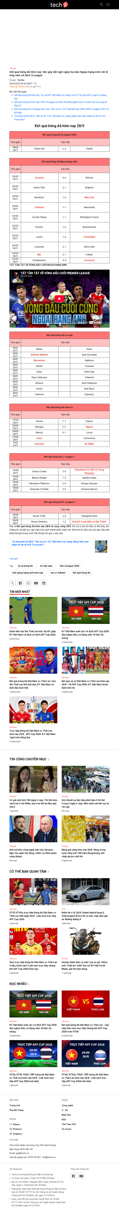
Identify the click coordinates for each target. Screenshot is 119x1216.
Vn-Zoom (66, 1129)
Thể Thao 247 (69, 1124)
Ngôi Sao (66, 1115)
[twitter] (12, 583)
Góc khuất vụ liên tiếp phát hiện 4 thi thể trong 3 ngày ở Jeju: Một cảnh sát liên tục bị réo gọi (85, 803)
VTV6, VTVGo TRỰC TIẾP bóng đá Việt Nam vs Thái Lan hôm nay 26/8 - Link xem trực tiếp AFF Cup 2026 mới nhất (85, 1078)
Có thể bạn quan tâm (28, 872)
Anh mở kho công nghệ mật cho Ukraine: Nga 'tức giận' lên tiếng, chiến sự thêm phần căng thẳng (33, 853)
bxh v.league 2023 (69, 566)
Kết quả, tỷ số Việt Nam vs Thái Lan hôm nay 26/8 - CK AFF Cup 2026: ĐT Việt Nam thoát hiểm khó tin (85, 684)
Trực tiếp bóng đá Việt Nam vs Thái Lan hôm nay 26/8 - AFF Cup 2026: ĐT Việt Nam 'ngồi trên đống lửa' (32, 734)
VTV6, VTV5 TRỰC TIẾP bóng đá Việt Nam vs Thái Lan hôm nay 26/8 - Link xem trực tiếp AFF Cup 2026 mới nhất (31, 1078)
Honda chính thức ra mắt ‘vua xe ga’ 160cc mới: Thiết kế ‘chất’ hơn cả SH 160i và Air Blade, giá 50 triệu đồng (85, 965)
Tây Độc (21, 80)
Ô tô (63, 909)
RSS (64, 1119)
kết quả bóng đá (81, 572)
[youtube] (36, 583)
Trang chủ (14, 1105)
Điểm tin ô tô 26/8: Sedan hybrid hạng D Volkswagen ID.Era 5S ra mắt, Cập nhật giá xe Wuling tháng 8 (85, 916)
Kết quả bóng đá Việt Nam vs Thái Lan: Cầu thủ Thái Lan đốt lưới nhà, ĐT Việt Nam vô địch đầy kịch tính (32, 684)
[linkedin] (44, 583)
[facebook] (20, 583)
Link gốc (13, 558)
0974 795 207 (34, 1157)
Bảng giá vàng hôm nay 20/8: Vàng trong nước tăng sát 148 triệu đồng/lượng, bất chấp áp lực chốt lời (84, 853)
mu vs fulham (58, 572)
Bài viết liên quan (17, 91)
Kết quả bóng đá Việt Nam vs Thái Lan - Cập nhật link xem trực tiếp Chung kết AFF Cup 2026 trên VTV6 (85, 1028)
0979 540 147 (26, 1149)
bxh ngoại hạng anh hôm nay (27, 572)
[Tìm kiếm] (99, 4)
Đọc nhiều (18, 984)
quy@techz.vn (22, 1153)
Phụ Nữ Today (16, 1110)
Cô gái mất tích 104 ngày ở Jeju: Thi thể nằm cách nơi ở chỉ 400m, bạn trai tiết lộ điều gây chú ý (33, 803)
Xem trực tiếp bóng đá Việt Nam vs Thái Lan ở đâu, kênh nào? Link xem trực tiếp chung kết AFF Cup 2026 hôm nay (33, 965)
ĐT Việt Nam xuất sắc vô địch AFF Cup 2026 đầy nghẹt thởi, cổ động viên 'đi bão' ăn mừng (85, 634)
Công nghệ (67, 1105)
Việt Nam (13, 628)
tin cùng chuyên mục (28, 759)
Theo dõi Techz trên (19, 86)
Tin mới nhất (19, 592)
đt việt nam (46, 566)
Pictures (17, 1129)
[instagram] (28, 583)
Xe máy (65, 959)
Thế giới (12, 68)
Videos (16, 1124)
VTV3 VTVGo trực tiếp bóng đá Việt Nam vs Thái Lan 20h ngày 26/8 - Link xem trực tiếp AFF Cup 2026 (32, 916)
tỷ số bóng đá (25, 566)
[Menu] (108, 4)
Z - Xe (65, 1110)
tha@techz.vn (49, 1157)
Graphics (17, 1134)
